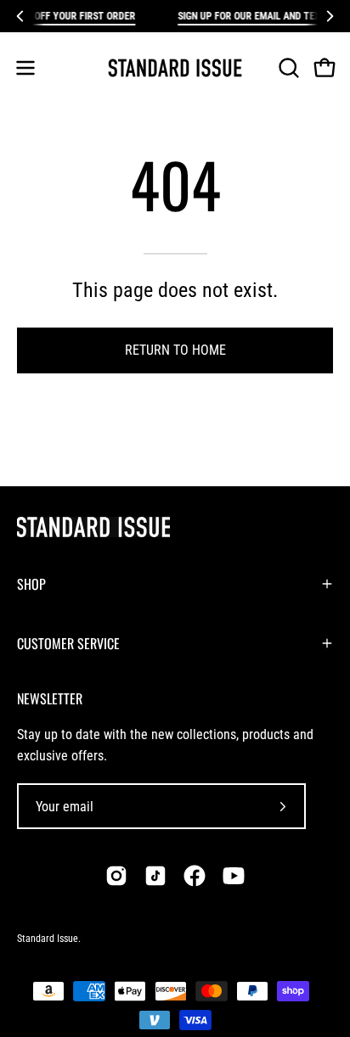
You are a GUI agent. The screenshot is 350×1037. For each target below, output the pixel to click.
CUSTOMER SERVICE (68, 643)
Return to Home (175, 350)
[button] (287, 68)
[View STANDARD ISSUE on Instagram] (116, 875)
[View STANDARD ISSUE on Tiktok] (155, 875)
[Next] (329, 16)
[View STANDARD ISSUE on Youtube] (233, 875)
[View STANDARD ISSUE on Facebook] (194, 875)
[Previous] (20, 16)
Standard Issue (47, 939)
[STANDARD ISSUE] (175, 68)
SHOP (31, 584)
